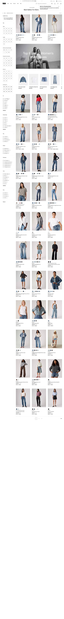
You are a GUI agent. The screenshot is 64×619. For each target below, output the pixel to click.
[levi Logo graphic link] (4, 3)
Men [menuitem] (11, 3)
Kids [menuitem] (17, 3)
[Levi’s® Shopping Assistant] (52, 4)
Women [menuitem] (14, 3)
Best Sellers (31, 7)
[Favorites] (58, 4)
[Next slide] (59, 97)
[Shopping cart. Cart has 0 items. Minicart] (61, 4)
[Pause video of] (59, 67)
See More (4, 110)
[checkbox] (4, 28)
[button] (9, 16)
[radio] (16, 35)
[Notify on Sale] (55, 4)
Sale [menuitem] (20, 3)
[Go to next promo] (42, 1)
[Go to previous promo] (21, 1)
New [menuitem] (8, 3)
